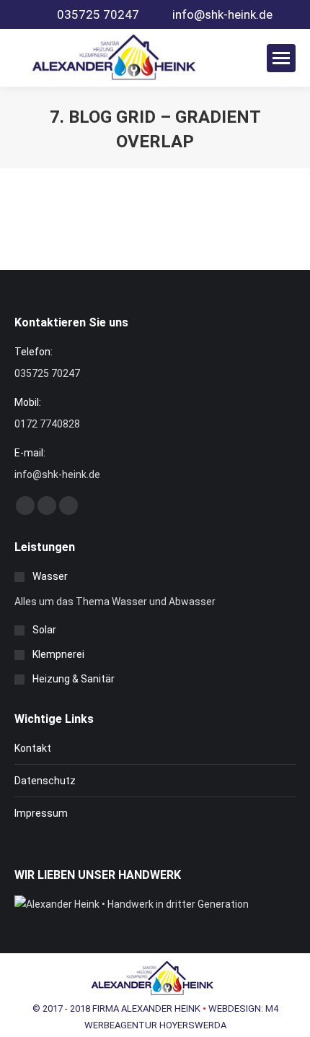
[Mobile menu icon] (281, 58)
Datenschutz (45, 780)
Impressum (41, 813)
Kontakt (32, 748)
